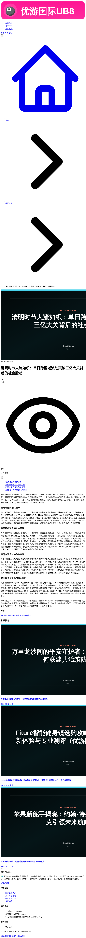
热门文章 (9, 29)
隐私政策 (4, 936)
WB (5, 883)
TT (8, 883)
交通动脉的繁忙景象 (13, 482)
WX (2, 883)
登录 (2, 33)
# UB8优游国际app (8, 615)
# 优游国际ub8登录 (23, 615)
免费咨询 (8, 33)
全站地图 (9, 901)
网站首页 (9, 23)
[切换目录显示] (2, 477)
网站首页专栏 (10, 893)
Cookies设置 (20, 936)
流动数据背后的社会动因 (15, 485)
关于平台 (9, 26)
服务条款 (11, 936)
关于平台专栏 (10, 896)
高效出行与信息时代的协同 (16, 490)
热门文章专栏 (10, 899)
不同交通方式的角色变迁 (15, 487)
